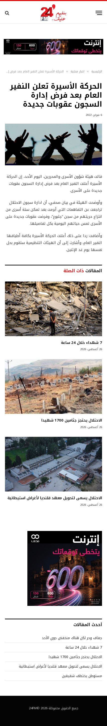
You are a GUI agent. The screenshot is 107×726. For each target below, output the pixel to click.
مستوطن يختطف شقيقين (82, 676)
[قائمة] (99, 12)
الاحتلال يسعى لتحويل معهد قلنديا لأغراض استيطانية (54, 497)
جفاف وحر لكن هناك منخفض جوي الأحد (72, 638)
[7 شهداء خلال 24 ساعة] (53, 308)
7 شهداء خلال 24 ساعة (81, 342)
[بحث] (7, 12)
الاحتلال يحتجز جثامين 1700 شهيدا (71, 420)
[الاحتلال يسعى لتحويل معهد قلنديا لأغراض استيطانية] (53, 464)
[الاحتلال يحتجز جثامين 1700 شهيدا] (53, 386)
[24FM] (53, 13)
